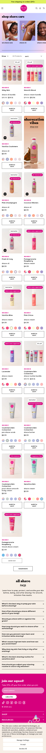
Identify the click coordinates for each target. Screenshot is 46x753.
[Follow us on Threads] (24, 702)
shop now (34, 127)
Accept (23, 744)
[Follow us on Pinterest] (15, 702)
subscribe (9, 697)
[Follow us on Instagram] (7, 702)
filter (4, 56)
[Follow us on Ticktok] (3, 702)
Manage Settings (23, 740)
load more (23, 568)
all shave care (7, 43)
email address (9, 690)
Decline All (23, 749)
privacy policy (19, 728)
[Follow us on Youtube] (19, 702)
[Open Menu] (2, 8)
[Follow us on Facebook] (11, 702)
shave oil (23, 43)
